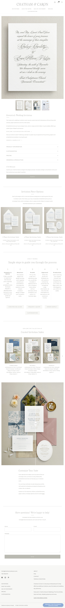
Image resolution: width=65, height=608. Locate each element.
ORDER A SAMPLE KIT (13, 140)
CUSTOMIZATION (32, 11)
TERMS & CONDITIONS (39, 579)
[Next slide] (62, 356)
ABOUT (35, 571)
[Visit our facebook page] (2, 577)
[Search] (62, 2)
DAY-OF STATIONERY (40, 8)
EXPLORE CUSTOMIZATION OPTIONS (18, 131)
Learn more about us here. (40, 597)
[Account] (55, 2)
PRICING (50, 8)
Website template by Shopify (7, 605)
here (43, 493)
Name (6, 526)
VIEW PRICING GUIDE (15, 306)
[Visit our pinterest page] (8, 577)
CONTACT (36, 576)
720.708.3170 (4, 573)
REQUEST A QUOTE (34, 306)
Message (7, 533)
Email (35, 526)
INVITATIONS (15, 8)
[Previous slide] (2, 356)
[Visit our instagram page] (5, 577)
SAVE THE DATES (26, 8)
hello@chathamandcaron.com (9, 571)
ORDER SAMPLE (52, 306)
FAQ (35, 573)
